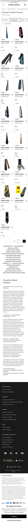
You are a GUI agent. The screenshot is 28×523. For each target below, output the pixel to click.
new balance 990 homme (13, 255)
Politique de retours (7, 404)
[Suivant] (18, 241)
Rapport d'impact (7, 442)
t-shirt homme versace (13, 250)
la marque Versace (13, 292)
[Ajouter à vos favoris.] (12, 42)
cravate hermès (7, 246)
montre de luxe (13, 267)
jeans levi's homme (18, 263)
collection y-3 (7, 263)
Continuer (14, 516)
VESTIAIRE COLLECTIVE (9, 434)
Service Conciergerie (8, 392)
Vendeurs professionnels (9, 419)
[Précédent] (9, 241)
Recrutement (6, 444)
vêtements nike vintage (13, 269)
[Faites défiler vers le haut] (24, 241)
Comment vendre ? (7, 412)
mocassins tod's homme (13, 257)
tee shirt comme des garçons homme (13, 254)
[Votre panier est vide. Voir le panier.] (25, 5)
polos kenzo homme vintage (13, 271)
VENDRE (4, 409)
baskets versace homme (13, 252)
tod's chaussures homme (13, 259)
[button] (25, 5)
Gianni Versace (11, 9)
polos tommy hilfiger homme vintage (14, 273)
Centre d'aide (6, 427)
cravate (6, 359)
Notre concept (6, 389)
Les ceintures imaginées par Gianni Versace (13, 370)
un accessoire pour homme (12, 321)
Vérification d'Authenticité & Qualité (12, 402)
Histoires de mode (7, 447)
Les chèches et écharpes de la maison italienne (13, 373)
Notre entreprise (7, 437)
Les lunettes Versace (9, 369)
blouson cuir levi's (13, 248)
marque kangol (18, 246)
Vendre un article (7, 417)
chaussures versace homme (13, 261)
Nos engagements (7, 440)
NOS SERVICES (6, 386)
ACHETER (5, 397)
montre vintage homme (13, 265)
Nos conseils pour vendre (9, 415)
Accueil (3, 9)
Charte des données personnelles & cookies (13, 471)
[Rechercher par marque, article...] (3, 4)
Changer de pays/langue (14, 520)
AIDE (3, 424)
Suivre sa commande (8, 400)
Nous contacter (6, 430)
